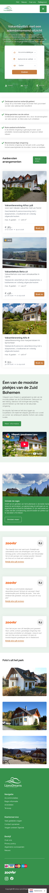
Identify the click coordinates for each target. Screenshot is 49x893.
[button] (43, 8)
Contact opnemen (12, 824)
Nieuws (24, 2)
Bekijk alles (37, 160)
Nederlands (38, 891)
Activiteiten (9, 805)
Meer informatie (12, 424)
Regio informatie (11, 801)
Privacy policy (10, 844)
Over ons (32, 2)
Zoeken (24, 72)
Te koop (8, 808)
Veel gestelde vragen (13, 821)
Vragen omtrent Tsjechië (14, 828)
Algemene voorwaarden (14, 847)
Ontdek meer (13, 519)
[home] (7, 9)
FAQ (17, 2)
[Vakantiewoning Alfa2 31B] (25, 186)
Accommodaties (11, 798)
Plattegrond (42, 2)
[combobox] (37, 891)
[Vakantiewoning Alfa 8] (25, 318)
